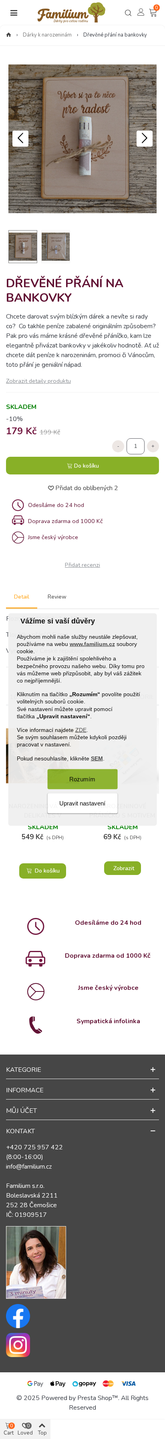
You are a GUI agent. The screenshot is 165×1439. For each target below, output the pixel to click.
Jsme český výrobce (108, 987)
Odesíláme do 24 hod (108, 922)
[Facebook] (82, 1316)
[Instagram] (82, 1345)
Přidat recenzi (82, 565)
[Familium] (71, 12)
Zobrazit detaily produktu (38, 381)
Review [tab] (57, 597)
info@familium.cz (29, 1166)
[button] (145, 139)
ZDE (81, 730)
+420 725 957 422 (34, 1147)
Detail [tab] (21, 597)
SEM (97, 758)
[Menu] (13, 12)
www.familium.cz (92, 644)
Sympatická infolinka (108, 1021)
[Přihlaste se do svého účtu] (141, 12)
